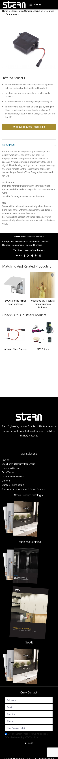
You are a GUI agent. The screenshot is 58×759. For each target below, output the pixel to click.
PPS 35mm (43, 349)
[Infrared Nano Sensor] (15, 334)
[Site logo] (14, 4)
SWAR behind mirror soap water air (15, 302)
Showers (6, 480)
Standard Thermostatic (13, 485)
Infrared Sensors (34, 245)
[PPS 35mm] (43, 334)
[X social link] (28, 256)
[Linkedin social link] (36, 256)
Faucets (5, 459)
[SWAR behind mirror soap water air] (15, 285)
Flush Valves (8, 472)
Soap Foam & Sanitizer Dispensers (18, 464)
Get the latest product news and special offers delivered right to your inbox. (26, 735)
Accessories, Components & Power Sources (32, 11)
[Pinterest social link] (32, 256)
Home (5, 11)
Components (12, 14)
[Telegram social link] (40, 256)
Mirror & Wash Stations (13, 476)
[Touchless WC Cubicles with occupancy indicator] (43, 285)
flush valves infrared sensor (31, 250)
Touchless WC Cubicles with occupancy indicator (42, 304)
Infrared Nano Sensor (15, 349)
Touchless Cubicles (11, 468)
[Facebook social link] (24, 256)
